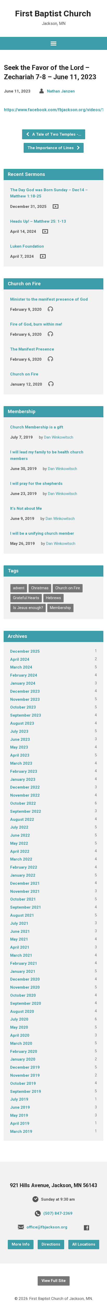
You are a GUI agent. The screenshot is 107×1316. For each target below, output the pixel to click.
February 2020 (23, 1051)
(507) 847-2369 (57, 1213)
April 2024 (19, 659)
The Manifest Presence (32, 349)
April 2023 (19, 755)
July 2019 (19, 1099)
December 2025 (25, 651)
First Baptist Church (53, 13)
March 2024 (21, 667)
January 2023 (22, 779)
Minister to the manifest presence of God (49, 299)
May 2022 (19, 843)
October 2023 (23, 707)
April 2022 (19, 851)
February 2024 (23, 675)
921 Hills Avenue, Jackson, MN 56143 (53, 1185)
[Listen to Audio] (50, 308)
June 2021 (20, 931)
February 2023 (23, 771)
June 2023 (20, 739)
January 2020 (22, 1059)
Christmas (40, 588)
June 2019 (20, 1107)
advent (18, 588)
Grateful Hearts (26, 598)
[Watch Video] (55, 206)
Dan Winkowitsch (58, 437)
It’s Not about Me (26, 508)
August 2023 (22, 723)
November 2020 (25, 987)
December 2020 (25, 979)
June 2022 (20, 835)
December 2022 (25, 787)
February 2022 (23, 867)
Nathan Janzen (61, 91)
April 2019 (19, 1123)
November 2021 (25, 891)
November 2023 (25, 699)
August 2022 (22, 819)
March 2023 (21, 763)
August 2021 (22, 915)
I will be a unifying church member (42, 533)
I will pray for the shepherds (36, 483)
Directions (51, 1244)
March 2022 (21, 859)
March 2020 (21, 1043)
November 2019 (25, 1075)
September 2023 (25, 715)
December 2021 (25, 883)
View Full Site (54, 1281)
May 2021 (19, 939)
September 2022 (25, 811)
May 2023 (19, 747)
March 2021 (21, 955)
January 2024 (22, 683)
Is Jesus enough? (28, 608)
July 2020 (19, 1019)
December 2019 (25, 1067)
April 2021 (19, 947)
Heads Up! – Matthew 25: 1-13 (38, 221)
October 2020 (23, 995)
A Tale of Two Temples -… (56, 134)
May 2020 (19, 1027)
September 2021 (25, 907)
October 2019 (23, 1083)
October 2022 (23, 803)
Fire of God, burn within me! (36, 324)
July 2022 (19, 827)
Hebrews (53, 598)
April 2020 (19, 1035)
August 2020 (22, 1011)
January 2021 (22, 971)
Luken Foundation (27, 246)
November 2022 (25, 795)
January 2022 (22, 875)
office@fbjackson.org (46, 1227)
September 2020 (25, 1003)
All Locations (83, 1244)
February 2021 (23, 963)
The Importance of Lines (51, 148)
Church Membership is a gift (36, 427)
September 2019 (25, 1091)
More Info (21, 1244)
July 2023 (19, 731)
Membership (60, 608)
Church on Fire (24, 374)
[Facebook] (86, 1227)
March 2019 (21, 1131)
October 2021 (23, 899)
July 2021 (19, 923)
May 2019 (19, 1115)
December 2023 (25, 691)
